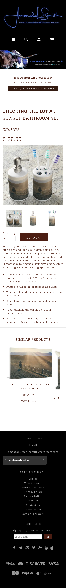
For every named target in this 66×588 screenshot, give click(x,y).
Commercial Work (33, 514)
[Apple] (52, 548)
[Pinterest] (34, 548)
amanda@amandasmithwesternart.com (33, 452)
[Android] (46, 548)
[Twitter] (21, 548)
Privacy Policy (33, 492)
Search (33, 479)
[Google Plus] (40, 548)
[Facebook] (14, 548)
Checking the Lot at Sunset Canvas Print (29, 386)
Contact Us (33, 505)
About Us (33, 501)
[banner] (33, 17)
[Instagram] (27, 548)
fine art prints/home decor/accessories (33, 88)
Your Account (33, 483)
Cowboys (11, 130)
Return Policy (33, 496)
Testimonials (33, 509)
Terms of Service (33, 487)
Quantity (9, 233)
